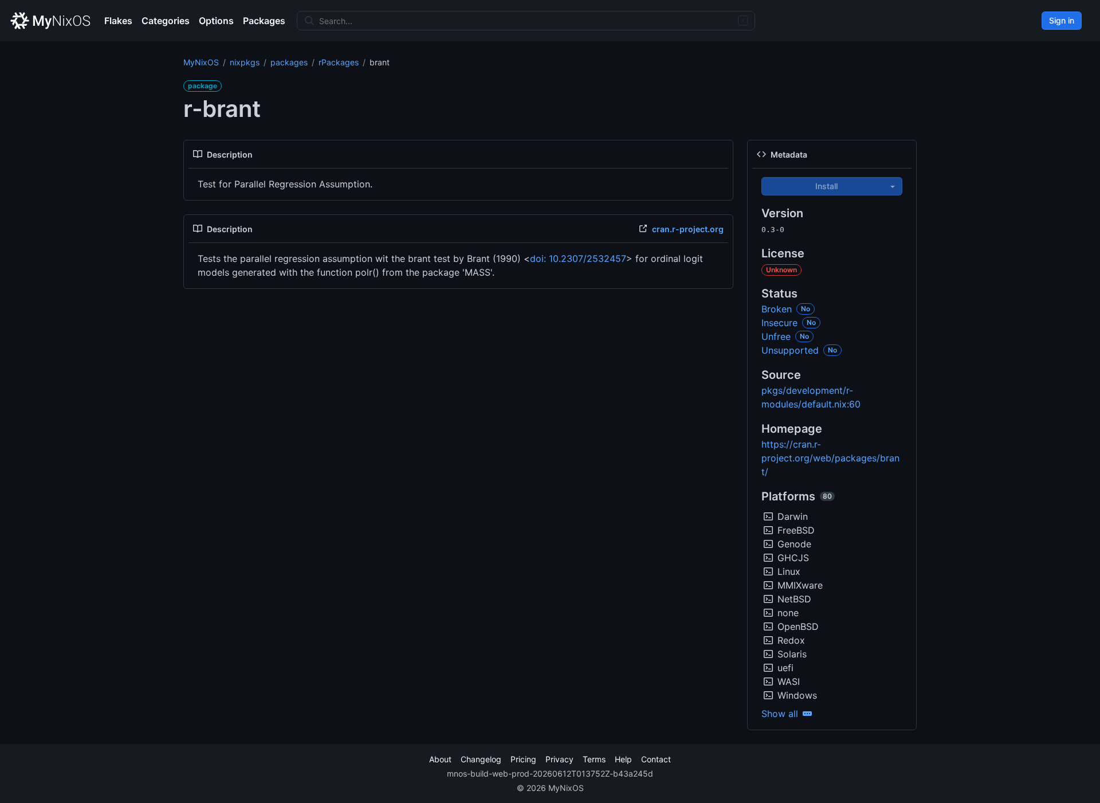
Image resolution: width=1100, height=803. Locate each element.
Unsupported (790, 350)
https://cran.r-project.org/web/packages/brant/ (830, 457)
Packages (264, 20)
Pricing (523, 759)
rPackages (339, 62)
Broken (776, 309)
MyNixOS (201, 62)
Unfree (776, 336)
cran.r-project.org (688, 229)
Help (623, 759)
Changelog (481, 759)
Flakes (118, 20)
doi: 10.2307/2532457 (578, 258)
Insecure (779, 322)
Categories (166, 20)
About (440, 759)
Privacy (559, 759)
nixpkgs (245, 62)
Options (216, 20)
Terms (594, 759)
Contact (656, 759)
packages (289, 62)
